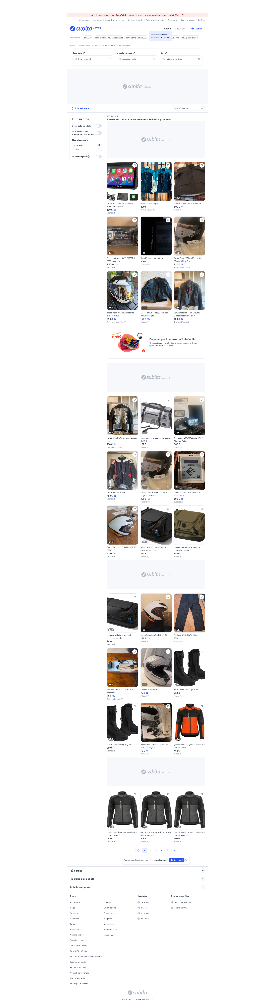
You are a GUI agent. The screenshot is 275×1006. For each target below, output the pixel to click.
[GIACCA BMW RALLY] (122, 477)
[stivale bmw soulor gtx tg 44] (122, 729)
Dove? (164, 53)
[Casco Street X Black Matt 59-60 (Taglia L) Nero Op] (189, 243)
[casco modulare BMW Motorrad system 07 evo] (122, 297)
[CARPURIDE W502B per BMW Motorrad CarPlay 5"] (122, 188)
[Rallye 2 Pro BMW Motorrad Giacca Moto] (122, 422)
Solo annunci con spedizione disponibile (83, 133)
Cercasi (77, 149)
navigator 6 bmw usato (191, 37)
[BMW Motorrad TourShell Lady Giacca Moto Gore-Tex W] (189, 297)
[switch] (99, 126)
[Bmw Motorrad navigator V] (156, 243)
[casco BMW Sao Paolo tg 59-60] (156, 619)
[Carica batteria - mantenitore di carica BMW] (189, 477)
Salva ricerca (82, 108)
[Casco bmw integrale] (156, 674)
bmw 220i (88, 37)
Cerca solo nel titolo (81, 126)
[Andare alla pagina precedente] (138, 850)
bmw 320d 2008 (172, 37)
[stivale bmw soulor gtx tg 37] (189, 674)
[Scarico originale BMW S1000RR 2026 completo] (122, 243)
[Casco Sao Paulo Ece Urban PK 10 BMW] (122, 532)
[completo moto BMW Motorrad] (189, 188)
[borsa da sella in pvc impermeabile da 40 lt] (156, 422)
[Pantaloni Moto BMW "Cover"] (189, 619)
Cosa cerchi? (78, 53)
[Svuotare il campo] (111, 59)
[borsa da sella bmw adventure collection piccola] (156, 532)
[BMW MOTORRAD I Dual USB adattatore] (122, 674)
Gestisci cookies (77, 934)
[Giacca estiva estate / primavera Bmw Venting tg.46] (156, 297)
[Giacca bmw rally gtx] (156, 188)
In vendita (78, 145)
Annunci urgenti (79, 156)
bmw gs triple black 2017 (136, 37)
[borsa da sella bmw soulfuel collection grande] (122, 619)
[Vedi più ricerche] (202, 37)
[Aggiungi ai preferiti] (134, 165)
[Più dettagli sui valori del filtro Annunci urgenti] (88, 156)
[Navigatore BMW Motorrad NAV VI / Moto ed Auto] (189, 422)
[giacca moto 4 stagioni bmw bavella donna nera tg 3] (122, 817)
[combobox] (93, 59)
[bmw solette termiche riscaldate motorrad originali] (156, 729)
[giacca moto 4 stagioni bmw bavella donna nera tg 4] (156, 817)
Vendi (199, 28)
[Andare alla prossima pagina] (174, 850)
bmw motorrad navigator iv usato (109, 37)
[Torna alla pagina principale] (86, 28)
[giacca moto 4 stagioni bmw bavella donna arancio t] (189, 729)
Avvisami (178, 860)
